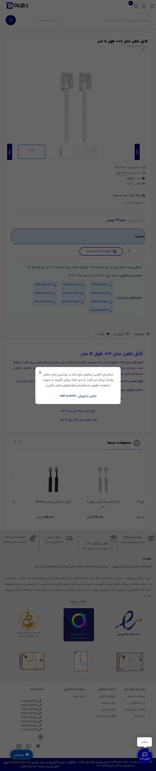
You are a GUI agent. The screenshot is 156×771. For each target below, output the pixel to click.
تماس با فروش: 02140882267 (78, 396)
